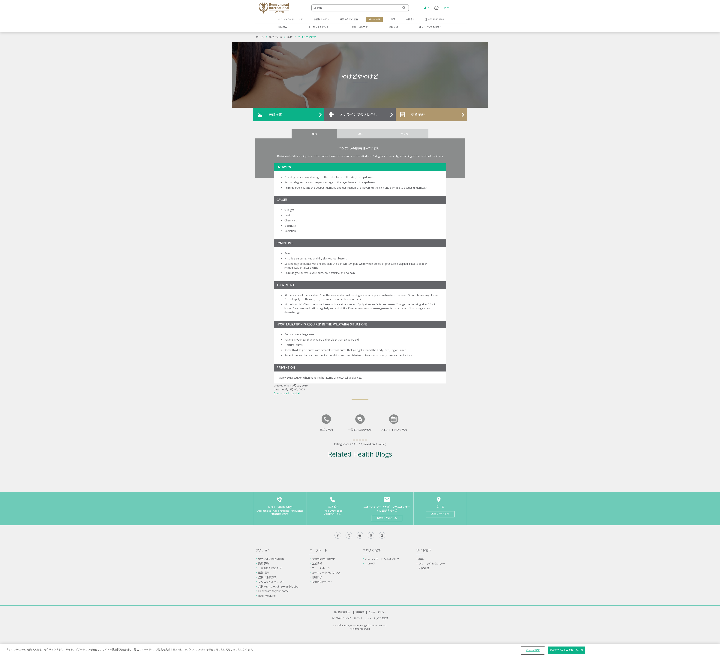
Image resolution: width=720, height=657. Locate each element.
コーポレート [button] (318, 550)
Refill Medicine (267, 595)
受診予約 (393, 26)
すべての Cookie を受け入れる (566, 650)
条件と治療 (275, 37)
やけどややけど (307, 37)
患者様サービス (321, 19)
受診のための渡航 (349, 19)
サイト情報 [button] (423, 550)
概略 (421, 559)
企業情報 (317, 563)
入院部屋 (423, 568)
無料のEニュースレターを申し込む (278, 586)
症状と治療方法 (360, 26)
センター (405, 134)
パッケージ (374, 19)
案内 (314, 134)
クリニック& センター (319, 26)
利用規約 (360, 612)
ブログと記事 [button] (372, 550)
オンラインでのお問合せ (431, 26)
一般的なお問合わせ (270, 568)
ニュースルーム (321, 568)
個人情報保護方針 (343, 612)
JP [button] (445, 8)
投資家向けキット (322, 582)
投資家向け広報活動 (323, 559)
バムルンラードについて (290, 19)
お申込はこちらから (387, 518)
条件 (290, 37)
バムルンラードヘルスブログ (382, 559)
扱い (360, 134)
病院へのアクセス (440, 514)
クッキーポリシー (377, 612)
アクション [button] (263, 550)
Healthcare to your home (273, 591)
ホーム (260, 37)
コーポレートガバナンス (326, 572)
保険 (393, 19)
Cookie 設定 (533, 650)
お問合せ (410, 19)
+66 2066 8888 (436, 19)
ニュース (370, 563)
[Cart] (436, 7)
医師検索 (282, 26)
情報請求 (317, 577)
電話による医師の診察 (271, 559)
